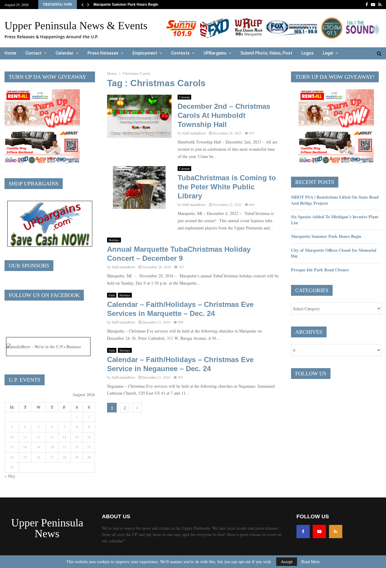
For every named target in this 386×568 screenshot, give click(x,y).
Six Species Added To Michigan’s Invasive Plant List (334, 219)
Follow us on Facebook (44, 295)
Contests (180, 53)
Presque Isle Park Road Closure (320, 270)
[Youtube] (319, 531)
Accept (287, 561)
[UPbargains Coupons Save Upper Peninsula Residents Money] (49, 245)
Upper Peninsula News (47, 528)
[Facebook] (303, 531)
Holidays (114, 240)
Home (10, 53)
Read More (310, 562)
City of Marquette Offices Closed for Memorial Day (333, 253)
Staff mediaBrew (194, 133)
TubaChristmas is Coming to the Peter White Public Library (227, 187)
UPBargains (215, 53)
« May (10, 476)
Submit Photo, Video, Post (266, 53)
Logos (307, 53)
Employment (144, 53)
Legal (328, 53)
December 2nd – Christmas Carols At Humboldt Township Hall (224, 115)
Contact (33, 53)
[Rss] (335, 531)
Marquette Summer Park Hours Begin (125, 4)
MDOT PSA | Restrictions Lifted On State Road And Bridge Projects (335, 200)
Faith (112, 295)
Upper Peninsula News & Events (76, 26)
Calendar (64, 53)
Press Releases (103, 53)
